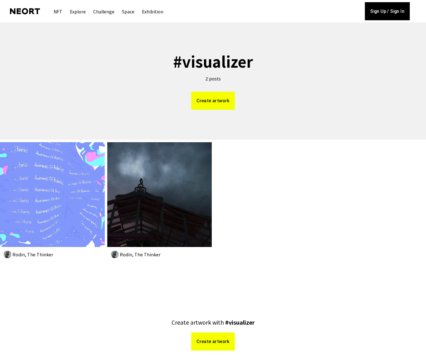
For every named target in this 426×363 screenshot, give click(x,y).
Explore (78, 11)
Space (128, 11)
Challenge (103, 11)
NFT (58, 11)
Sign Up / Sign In (387, 11)
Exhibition (152, 11)
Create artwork (213, 100)
